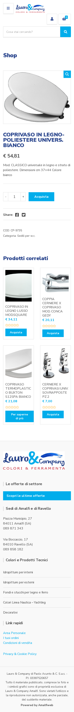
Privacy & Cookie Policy (20, 654)
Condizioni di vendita (17, 643)
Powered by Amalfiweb (37, 705)
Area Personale (14, 633)
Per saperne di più (19, 416)
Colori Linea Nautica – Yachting (24, 602)
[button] (67, 74)
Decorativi (10, 612)
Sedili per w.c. (26, 236)
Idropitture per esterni (18, 582)
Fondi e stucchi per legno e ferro (25, 592)
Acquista (41, 196)
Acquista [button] (16, 332)
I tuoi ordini (11, 638)
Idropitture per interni (18, 572)
